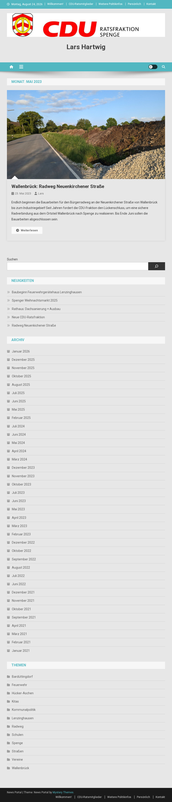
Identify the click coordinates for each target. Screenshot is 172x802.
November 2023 (23, 476)
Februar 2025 (21, 418)
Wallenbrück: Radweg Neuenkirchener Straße (57, 186)
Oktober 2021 (21, 609)
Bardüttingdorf (22, 676)
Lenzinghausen (23, 718)
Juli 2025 (18, 393)
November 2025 (23, 368)
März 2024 (19, 459)
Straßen (18, 751)
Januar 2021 (21, 650)
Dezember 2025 (23, 359)
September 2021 (24, 617)
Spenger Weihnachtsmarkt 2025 (35, 300)
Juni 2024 (19, 434)
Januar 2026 (21, 351)
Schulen (17, 735)
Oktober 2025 (21, 376)
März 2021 (19, 634)
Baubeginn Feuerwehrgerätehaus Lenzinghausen (47, 292)
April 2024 (19, 451)
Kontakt (151, 4)
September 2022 (24, 559)
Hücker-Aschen (23, 693)
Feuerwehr (19, 685)
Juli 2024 (18, 426)
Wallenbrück (20, 768)
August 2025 (21, 384)
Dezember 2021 (23, 592)
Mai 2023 (18, 509)
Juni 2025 (19, 401)
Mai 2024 (18, 443)
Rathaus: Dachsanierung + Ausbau (36, 309)
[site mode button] (152, 67)
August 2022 (21, 567)
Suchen (12, 259)
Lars (41, 193)
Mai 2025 (18, 409)
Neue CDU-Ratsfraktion (28, 317)
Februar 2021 (21, 642)
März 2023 (19, 526)
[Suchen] (156, 266)
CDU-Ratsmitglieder (81, 4)
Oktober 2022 (21, 551)
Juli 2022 (18, 576)
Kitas (15, 701)
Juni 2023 (19, 501)
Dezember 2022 (23, 542)
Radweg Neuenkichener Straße (34, 325)
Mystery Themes (63, 792)
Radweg (18, 726)
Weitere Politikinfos (111, 4)
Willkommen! (55, 4)
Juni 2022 (19, 584)
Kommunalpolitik (24, 709)
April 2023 (19, 517)
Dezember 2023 (23, 467)
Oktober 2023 (21, 484)
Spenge (17, 743)
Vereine (17, 759)
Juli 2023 (18, 492)
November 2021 (23, 600)
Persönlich (134, 4)
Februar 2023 (21, 534)
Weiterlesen (29, 230)
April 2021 (19, 625)
